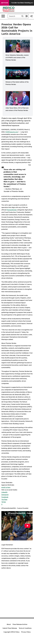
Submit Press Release (10, 628)
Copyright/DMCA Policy (11, 632)
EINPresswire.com (12, 132)
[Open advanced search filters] (26, 16)
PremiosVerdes (12, 210)
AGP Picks (4, 3)
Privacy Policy (26, 632)
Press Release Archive (20, 624)
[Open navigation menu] (3, 16)
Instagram (5, 495)
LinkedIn (4, 492)
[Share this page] (31, 16)
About (9, 624)
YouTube (4, 499)
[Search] (22, 16)
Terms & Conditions (25, 628)
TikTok (3, 502)
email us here (5, 487)
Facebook (4, 497)
